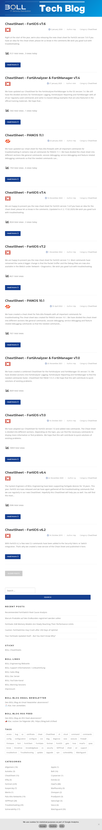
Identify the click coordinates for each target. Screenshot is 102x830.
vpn (58, 752)
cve (41, 739)
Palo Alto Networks (13, 796)
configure (33, 739)
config (9, 739)
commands (87, 734)
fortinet (50, 743)
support (84, 748)
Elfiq (7, 779)
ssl (76, 748)
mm (74, 83)
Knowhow (18, 748)
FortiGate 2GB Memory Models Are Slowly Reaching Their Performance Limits (39, 624)
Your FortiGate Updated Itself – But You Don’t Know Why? (30, 636)
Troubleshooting (27, 752)
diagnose (56, 739)
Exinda (54, 779)
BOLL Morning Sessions (15, 684)
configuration (20, 739)
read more (12, 65)
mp (74, 29)
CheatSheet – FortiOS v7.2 (25, 246)
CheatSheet (92, 29)
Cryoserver (56, 775)
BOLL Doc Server (12, 676)
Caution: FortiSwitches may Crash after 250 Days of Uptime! (31, 630)
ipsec (91, 743)
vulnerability (68, 752)
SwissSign (55, 800)
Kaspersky (9, 788)
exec (65, 739)
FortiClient (28, 743)
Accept (43, 826)
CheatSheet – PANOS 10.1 (24, 301)
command (75, 734)
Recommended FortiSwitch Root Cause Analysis (26, 612)
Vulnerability (10, 809)
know (9, 748)
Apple (53, 767)
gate (67, 743)
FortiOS (59, 743)
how (74, 743)
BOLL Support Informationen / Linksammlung (25, 668)
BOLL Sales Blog (12, 672)
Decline (53, 826)
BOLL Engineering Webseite (17, 663)
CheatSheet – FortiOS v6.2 (25, 530)
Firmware (10, 743)
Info (61, 826)
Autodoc (8, 771)
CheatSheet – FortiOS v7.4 (25, 192)
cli (59, 734)
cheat (40, 734)
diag (48, 739)
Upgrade (49, 752)
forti (19, 743)
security (50, 748)
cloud (65, 734)
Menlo (8, 792)
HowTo (82, 743)
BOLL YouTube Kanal (14, 680)
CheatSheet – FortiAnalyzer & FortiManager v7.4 (42, 78)
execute (74, 739)
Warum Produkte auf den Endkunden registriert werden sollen (33, 618)
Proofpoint (55, 796)
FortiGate (39, 743)
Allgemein (9, 767)
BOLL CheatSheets (13, 650)
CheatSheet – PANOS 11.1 (24, 135)
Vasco (53, 805)
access (9, 734)
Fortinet (8, 784)
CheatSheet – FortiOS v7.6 (25, 24)
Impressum (10, 689)
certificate (31, 734)
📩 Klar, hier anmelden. (15, 705)
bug (16, 734)
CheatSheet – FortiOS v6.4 (25, 472)
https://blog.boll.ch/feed (46, 721)
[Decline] (98, 824)
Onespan (55, 792)
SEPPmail (60, 748)
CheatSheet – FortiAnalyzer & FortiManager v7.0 (42, 358)
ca (22, 734)
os (42, 748)
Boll (52, 771)
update (40, 752)
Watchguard (81, 752)
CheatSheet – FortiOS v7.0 (25, 415)
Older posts (14, 573)
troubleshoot (12, 752)
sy (75, 478)
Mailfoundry (56, 788)
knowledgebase (32, 748)
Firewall (83, 739)
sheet (69, 748)
